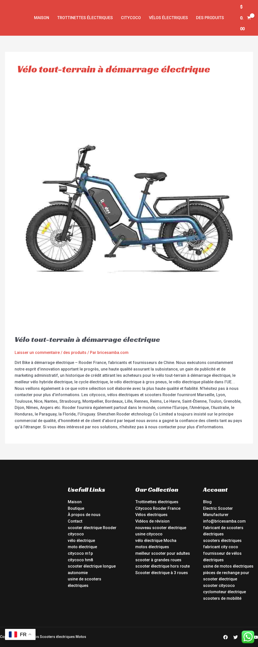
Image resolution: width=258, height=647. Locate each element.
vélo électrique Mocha (155, 540)
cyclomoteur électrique (224, 591)
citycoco (76, 534)
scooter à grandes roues (158, 560)
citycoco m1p (80, 553)
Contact (75, 521)
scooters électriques (222, 540)
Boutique (76, 508)
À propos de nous (84, 514)
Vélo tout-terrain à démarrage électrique (87, 339)
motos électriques (152, 546)
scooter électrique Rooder (92, 527)
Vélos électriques (168, 17)
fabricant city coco (220, 546)
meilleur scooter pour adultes (162, 553)
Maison (41, 17)
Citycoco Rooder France (157, 508)
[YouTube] (255, 637)
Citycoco (131, 17)
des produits (210, 17)
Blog (207, 501)
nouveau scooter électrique (160, 527)
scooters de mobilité (222, 598)
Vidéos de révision (152, 521)
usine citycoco (149, 534)
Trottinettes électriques (85, 17)
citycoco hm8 (80, 560)
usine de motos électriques (228, 566)
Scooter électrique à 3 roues (161, 572)
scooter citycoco (219, 585)
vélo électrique (81, 540)
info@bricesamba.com (224, 521)
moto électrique (82, 546)
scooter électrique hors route (162, 566)
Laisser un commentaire (37, 352)
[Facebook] (225, 637)
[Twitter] (235, 637)
